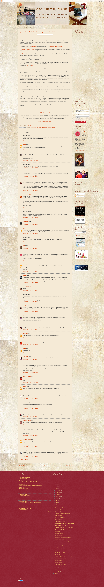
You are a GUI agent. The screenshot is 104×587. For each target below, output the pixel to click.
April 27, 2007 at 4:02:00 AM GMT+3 (30, 416)
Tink (24, 153)
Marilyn (24, 412)
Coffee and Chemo (23, 494)
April (57, 506)
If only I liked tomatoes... (60, 546)
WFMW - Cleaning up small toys (62, 545)
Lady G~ (24, 305)
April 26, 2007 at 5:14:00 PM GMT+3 (30, 271)
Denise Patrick (26, 326)
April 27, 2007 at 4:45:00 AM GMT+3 (30, 424)
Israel (40, 127)
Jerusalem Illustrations (23, 488)
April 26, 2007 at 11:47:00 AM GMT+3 (30, 149)
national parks (34, 46)
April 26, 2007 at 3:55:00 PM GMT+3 (30, 233)
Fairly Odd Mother (27, 420)
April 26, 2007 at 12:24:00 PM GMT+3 (30, 160)
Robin (24, 252)
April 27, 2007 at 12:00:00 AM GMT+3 (30, 372)
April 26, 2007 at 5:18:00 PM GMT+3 (30, 282)
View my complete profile (80, 150)
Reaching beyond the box (60, 554)
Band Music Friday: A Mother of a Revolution (27, 492)
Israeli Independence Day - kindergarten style (64, 523)
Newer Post (21, 465)
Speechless (57, 531)
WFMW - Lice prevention (60, 517)
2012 (56, 479)
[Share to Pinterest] (25, 127)
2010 (56, 483)
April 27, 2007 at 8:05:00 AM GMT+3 (30, 456)
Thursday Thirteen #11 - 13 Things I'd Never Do (65, 541)
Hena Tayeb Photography (24, 477)
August (57, 498)
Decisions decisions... (59, 533)
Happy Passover (58, 562)
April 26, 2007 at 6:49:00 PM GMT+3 (30, 311)
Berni (24, 450)
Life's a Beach (58, 550)
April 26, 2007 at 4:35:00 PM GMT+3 (30, 241)
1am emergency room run (60, 558)
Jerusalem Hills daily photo (25, 508)
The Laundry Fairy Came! (60, 564)
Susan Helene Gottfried (28, 194)
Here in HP (21, 487)
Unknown (25, 386)
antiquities (60, 46)
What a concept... (59, 519)
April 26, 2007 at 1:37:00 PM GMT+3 (30, 176)
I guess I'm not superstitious (61, 539)
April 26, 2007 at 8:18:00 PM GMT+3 (30, 329)
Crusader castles (53, 46)
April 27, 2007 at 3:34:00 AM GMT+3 (30, 408)
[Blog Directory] (20, 580)
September (58, 496)
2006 (56, 573)
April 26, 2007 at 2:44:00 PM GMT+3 (30, 217)
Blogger (54, 584)
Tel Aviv (22, 53)
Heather (24, 348)
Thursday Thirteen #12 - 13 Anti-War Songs (64, 527)
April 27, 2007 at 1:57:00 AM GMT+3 (30, 389)
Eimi (24, 228)
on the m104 (22, 498)
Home (45, 465)
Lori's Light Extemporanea (28, 264)
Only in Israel (44, 127)
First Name (78, 111)
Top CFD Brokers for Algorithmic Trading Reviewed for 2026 (30, 485)
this (27, 65)
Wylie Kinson (26, 221)
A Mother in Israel (23, 501)
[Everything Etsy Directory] (80, 247)
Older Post (69, 465)
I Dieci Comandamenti (23, 509)
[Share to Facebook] (24, 127)
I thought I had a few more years (62, 507)
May (57, 504)
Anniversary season (23, 506)
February (57, 569)
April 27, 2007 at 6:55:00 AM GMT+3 (30, 435)
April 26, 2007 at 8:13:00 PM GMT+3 (30, 321)
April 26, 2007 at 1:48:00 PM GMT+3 (30, 190)
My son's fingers (58, 548)
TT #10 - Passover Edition (60, 552)
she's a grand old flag (23, 499)
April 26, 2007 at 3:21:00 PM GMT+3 (30, 224)
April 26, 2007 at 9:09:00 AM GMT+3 (30, 140)
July (57, 500)
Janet (24, 245)
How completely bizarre (60, 511)
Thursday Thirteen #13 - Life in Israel (37, 32)
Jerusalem (22, 58)
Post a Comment (24, 459)
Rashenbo (25, 275)
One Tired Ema (22, 504)
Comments (78, 196)
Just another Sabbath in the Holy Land (63, 537)
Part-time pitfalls (58, 560)
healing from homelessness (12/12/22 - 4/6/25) (28, 481)
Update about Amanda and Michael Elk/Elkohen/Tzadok (30, 502)
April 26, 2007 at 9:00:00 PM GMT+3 (30, 337)
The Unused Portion (23, 480)
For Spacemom (58, 515)
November (58, 492)
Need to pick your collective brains (62, 543)
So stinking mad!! (59, 535)
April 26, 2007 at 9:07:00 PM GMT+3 (30, 344)
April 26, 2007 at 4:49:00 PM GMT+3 (30, 260)
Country (77, 114)
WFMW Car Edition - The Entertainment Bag (64, 556)
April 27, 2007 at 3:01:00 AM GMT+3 (30, 398)
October (57, 494)
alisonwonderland (27, 439)
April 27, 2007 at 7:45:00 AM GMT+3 (30, 446)
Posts (77, 194)
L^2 (23, 315)
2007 (56, 488)
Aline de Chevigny (27, 376)
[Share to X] (23, 127)
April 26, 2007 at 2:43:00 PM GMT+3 (30, 207)
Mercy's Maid (25, 356)
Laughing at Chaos (23, 491)
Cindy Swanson (26, 394)
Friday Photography (23, 478)
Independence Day (34, 127)
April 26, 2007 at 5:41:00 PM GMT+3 (30, 301)
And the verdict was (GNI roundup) (62, 525)
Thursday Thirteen (51, 127)
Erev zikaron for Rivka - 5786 (24, 495)
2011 (56, 481)
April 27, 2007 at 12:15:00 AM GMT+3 (30, 382)
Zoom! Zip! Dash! (58, 509)
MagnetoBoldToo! (23, 484)
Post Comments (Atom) (28, 468)
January (57, 571)
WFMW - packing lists (59, 529)
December (58, 490)
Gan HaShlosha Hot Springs (28, 49)
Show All (49, 511)
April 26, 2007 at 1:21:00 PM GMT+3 (30, 167)
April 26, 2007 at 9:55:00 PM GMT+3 (30, 359)
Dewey (24, 341)
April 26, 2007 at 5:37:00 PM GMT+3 (30, 290)
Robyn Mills (25, 333)
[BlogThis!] (21, 127)
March (57, 567)
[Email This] (20, 127)
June (57, 502)
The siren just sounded (60, 521)
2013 (56, 477)
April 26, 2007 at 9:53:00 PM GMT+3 (30, 352)
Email (77, 108)
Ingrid (24, 180)
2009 (56, 484)
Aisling (24, 144)
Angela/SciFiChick (27, 286)
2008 (56, 486)
